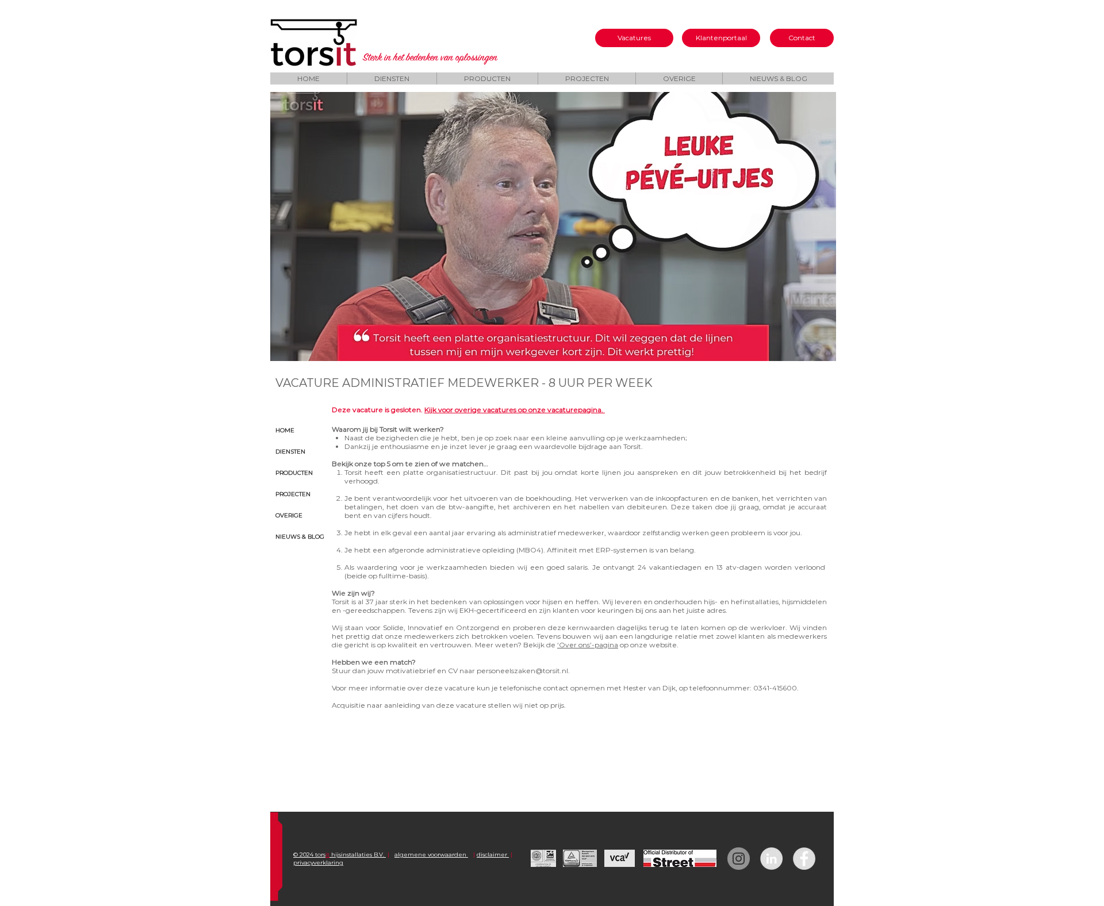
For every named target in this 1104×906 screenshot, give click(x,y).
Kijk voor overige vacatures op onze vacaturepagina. (514, 409)
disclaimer (493, 854)
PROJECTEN (292, 494)
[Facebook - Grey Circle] (804, 858)
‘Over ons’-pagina (587, 644)
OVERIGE (288, 515)
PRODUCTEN (294, 473)
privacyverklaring (318, 862)
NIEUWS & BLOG (299, 536)
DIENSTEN (290, 451)
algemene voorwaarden (431, 854)
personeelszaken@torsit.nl (522, 670)
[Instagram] (738, 858)
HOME (284, 430)
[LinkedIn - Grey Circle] (771, 858)
